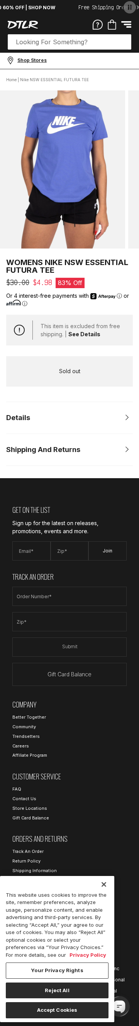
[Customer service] (98, 24)
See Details (84, 334)
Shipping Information (34, 870)
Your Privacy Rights (57, 970)
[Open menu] (126, 24)
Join (107, 551)
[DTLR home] (23, 24)
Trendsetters (26, 736)
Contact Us (24, 798)
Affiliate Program (29, 755)
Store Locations (29, 808)
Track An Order (28, 851)
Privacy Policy (88, 955)
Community (24, 726)
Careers (20, 746)
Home (11, 79)
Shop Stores (32, 60)
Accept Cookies (57, 1010)
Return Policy (26, 861)
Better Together (29, 717)
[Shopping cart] (112, 25)
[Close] (103, 884)
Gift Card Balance (69, 674)
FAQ (16, 789)
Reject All (57, 990)
